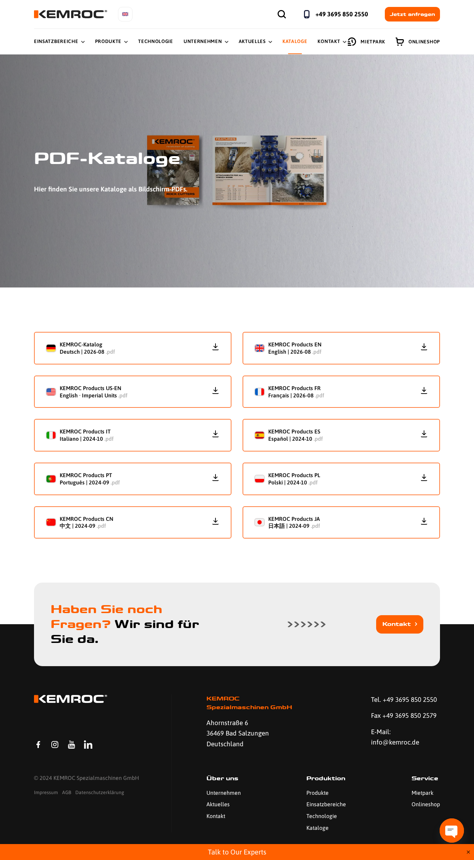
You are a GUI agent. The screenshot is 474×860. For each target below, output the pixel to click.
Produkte (108, 41)
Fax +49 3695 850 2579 (404, 715)
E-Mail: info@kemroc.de (395, 737)
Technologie (155, 41)
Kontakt (329, 41)
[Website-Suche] (282, 14)
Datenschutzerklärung (99, 792)
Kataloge (294, 41)
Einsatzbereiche (56, 41)
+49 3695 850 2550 (341, 14)
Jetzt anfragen (412, 14)
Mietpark (373, 41)
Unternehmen (203, 41)
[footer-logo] (70, 699)
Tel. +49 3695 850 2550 (404, 699)
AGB (66, 792)
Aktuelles (252, 41)
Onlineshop (424, 41)
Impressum (46, 792)
